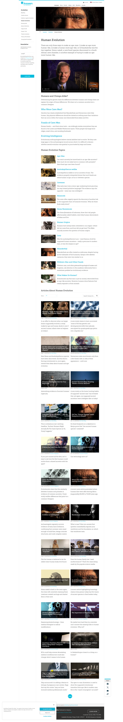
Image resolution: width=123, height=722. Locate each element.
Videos (70, 5)
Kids (74, 5)
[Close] (53, 704)
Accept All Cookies (47, 709)
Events (65, 5)
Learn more (93, 711)
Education (78, 5)
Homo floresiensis (64, 209)
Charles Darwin (24, 15)
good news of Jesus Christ (64, 712)
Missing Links (24, 23)
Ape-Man (61, 156)
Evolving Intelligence (51, 136)
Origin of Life (24, 28)
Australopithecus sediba (67, 169)
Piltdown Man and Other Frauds (70, 262)
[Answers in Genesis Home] (27, 3)
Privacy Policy (29, 58)
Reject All (47, 712)
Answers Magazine (54, 453)
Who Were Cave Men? (51, 109)
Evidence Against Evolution (27, 18)
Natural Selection (25, 26)
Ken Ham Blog (53, 318)
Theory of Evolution (25, 36)
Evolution (51, 32)
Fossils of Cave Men (50, 122)
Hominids (61, 196)
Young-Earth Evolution (26, 39)
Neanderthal (62, 249)
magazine (45, 29)
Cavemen (61, 183)
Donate (83, 5)
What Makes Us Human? (67, 275)
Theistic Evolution (25, 34)
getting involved (74, 705)
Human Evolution (58, 32)
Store (61, 5)
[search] (97, 295)
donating (66, 705)
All (46, 295)
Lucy (59, 235)
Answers (56, 5)
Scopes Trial (24, 31)
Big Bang (23, 12)
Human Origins (63, 222)
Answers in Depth (83, 453)
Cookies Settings (47, 716)
